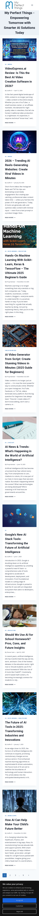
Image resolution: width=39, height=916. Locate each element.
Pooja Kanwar (11, 282)
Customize (19, 906)
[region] (19, 898)
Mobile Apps (12, 815)
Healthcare (23, 718)
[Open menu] (32, 5)
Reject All (19, 911)
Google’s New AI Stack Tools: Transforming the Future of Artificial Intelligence (17, 543)
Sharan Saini (11, 652)
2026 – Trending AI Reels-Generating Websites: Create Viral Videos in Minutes (17, 169)
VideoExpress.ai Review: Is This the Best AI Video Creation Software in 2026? (18, 77)
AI (5, 64)
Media (10, 64)
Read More (10, 123)
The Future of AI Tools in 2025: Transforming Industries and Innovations (15, 731)
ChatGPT (11, 442)
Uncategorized (10, 350)
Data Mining (12, 251)
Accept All (19, 900)
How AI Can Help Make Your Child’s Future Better (16, 824)
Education (22, 251)
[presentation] (19, 49)
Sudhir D (9, 90)
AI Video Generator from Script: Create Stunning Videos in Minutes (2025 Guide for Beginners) (18, 363)
